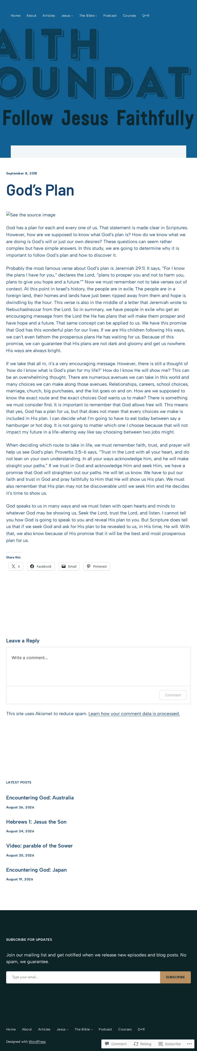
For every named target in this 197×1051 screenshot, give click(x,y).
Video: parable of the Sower (39, 846)
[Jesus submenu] (72, 16)
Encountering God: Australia (40, 798)
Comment (173, 695)
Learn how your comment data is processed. (134, 713)
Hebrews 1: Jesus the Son (36, 822)
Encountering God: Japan (36, 870)
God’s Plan (40, 189)
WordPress (37, 1042)
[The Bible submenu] (96, 16)
